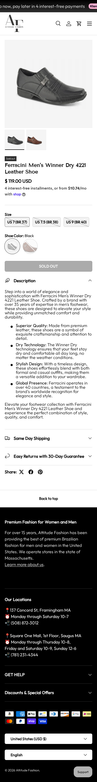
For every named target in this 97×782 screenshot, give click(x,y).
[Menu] (89, 23)
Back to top (48, 498)
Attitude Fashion (27, 770)
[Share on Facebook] (31, 472)
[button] (79, 23)
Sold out (48, 266)
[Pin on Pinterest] (40, 472)
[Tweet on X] (21, 472)
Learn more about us (24, 564)
